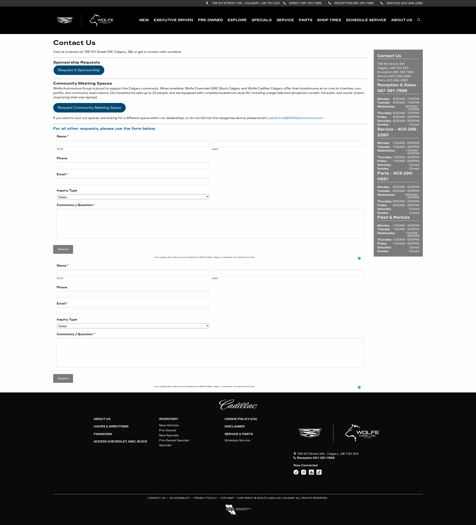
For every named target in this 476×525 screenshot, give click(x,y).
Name (62, 136)
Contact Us (156, 498)
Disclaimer (235, 426)
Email (62, 174)
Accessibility (179, 498)
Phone (62, 158)
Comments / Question (76, 205)
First (60, 149)
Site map (227, 498)
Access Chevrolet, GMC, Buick (120, 441)
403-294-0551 (397, 80)
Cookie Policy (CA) (241, 419)
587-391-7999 (403, 72)
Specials (165, 445)
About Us (102, 419)
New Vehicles (169, 425)
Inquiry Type (67, 190)
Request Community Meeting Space (89, 108)
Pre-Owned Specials (174, 440)
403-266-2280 (400, 76)
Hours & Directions (111, 426)
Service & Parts (239, 434)
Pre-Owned (167, 430)
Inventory (168, 419)
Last (215, 149)
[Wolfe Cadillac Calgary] (85, 20)
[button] (144, 20)
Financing (103, 434)
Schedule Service (237, 440)
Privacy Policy (205, 498)
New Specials (169, 435)
